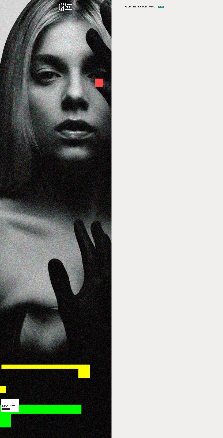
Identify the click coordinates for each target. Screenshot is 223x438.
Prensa (152, 7)
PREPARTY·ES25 (130, 7)
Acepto (4, 409)
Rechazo (8, 409)
